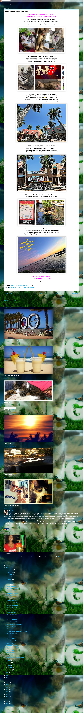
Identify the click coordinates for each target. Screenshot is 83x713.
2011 (7, 701)
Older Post (74, 293)
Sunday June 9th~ (11, 638)
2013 (7, 696)
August (10, 579)
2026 (7, 563)
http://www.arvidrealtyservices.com (13, 300)
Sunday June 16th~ (12, 619)
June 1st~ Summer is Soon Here (15, 657)
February (10, 667)
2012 (7, 699)
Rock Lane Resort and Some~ (15, 624)
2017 (7, 687)
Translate (15, 409)
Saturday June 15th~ (12, 621)
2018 (7, 684)
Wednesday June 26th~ (13, 595)
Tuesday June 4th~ (12, 650)
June (9, 584)
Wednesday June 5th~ (13, 648)
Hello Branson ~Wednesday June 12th (17, 631)
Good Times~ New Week (13, 617)
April (9, 662)
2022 (7, 675)
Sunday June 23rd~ (12, 602)
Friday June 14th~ (12, 626)
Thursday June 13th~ (12, 629)
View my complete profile (10, 525)
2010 (7, 703)
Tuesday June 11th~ (12, 633)
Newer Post (8, 293)
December (10, 569)
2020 (7, 680)
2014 (7, 694)
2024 (7, 567)
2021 (7, 677)
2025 (7, 565)
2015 (7, 691)
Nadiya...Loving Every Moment (10, 4)
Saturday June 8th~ (12, 640)
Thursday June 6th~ (12, 645)
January (10, 670)
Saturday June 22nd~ (12, 605)
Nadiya (12, 511)
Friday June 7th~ (11, 643)
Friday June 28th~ (12, 591)
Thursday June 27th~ (12, 593)
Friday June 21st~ (12, 607)
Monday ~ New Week (12, 636)
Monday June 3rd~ (12, 652)
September (10, 577)
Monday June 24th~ (12, 600)
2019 (7, 682)
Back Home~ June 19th (13, 612)
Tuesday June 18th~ (12, 614)
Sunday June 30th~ (12, 586)
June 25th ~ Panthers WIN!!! (14, 598)
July (9, 581)
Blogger (60, 556)
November (10, 572)
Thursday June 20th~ (12, 610)
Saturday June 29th (12, 588)
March (9, 665)
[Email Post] (32, 285)
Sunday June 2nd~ (12, 655)
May (9, 660)
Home (42, 293)
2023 (7, 672)
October (10, 574)
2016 (7, 689)
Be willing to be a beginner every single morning (22, 287)
